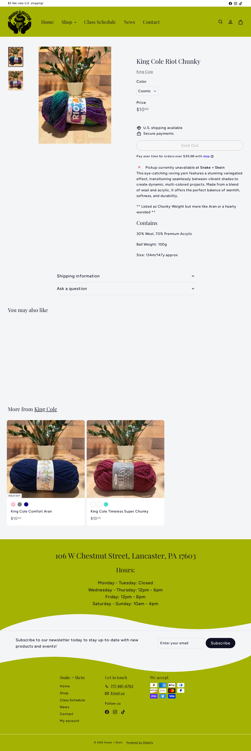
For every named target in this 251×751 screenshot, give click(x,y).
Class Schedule (100, 22)
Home (47, 22)
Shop (67, 22)
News (129, 22)
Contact (151, 22)
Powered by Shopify (139, 742)
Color (141, 81)
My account (69, 721)
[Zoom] (74, 95)
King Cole (144, 72)
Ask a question (72, 288)
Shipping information (78, 275)
